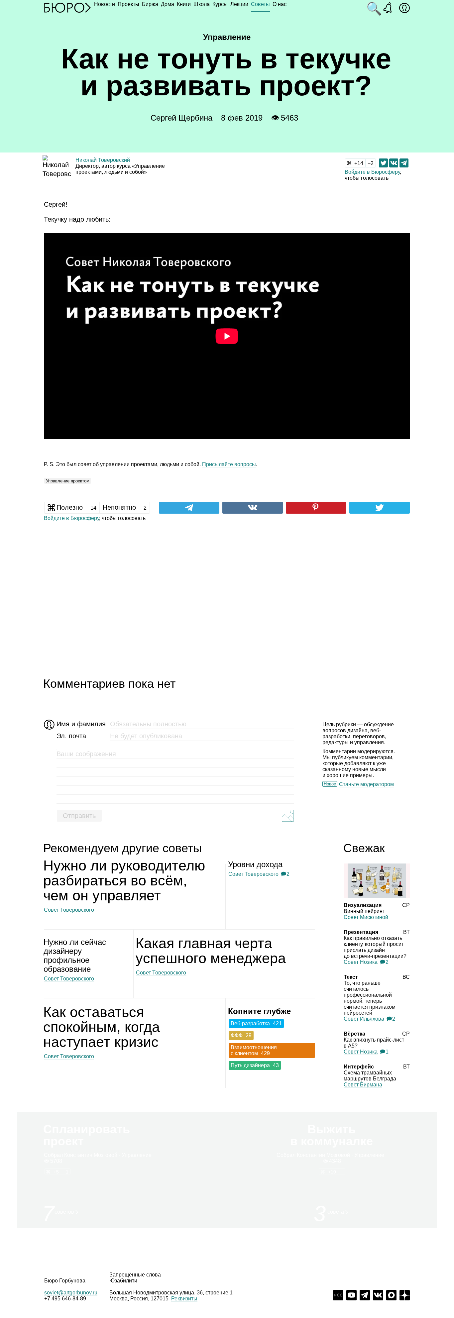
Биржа (150, 4)
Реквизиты (184, 1298)
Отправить (79, 815)
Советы (260, 4)
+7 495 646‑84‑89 (65, 1298)
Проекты (128, 4)
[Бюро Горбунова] (67, 7)
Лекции (239, 4)
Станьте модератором (366, 784)
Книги (184, 4)
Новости (104, 4)
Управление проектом (67, 480)
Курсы (220, 4)
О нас (279, 4)
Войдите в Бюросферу (372, 172)
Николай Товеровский (102, 160)
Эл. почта (71, 736)
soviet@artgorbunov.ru (70, 1292)
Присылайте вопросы (229, 464)
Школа (201, 4)
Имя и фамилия (80, 724)
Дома (167, 4)
